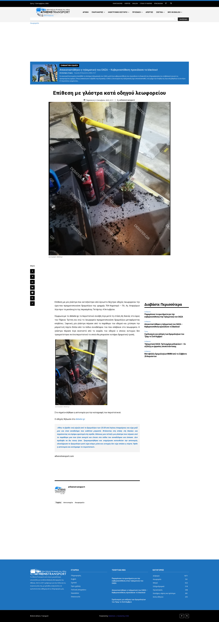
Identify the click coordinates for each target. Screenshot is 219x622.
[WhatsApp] (32, 282)
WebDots (111, 616)
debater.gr (80, 419)
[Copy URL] (32, 303)
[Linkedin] (32, 287)
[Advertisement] (109, 43)
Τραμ (146, 331)
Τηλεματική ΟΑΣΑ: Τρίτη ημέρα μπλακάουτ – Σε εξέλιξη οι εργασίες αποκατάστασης (165, 345)
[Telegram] (32, 293)
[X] (171, 3)
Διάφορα (147, 312)
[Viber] (32, 298)
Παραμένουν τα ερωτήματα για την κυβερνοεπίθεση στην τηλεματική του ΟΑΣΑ (163, 315)
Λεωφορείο (79, 502)
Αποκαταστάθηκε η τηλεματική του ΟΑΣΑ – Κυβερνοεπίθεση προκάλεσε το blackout (109, 69)
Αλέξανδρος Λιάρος (66, 73)
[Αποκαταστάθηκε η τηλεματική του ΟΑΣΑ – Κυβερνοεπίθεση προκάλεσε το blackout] (44, 73)
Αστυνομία (68, 502)
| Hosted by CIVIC (122, 616)
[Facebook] (166, 3)
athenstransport (127, 100)
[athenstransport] (60, 490)
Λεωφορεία (34, 23)
